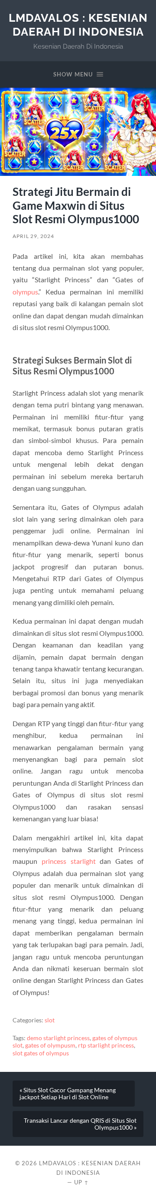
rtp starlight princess (106, 1045)
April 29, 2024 (33, 236)
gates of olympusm (50, 1045)
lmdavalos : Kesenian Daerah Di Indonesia (78, 24)
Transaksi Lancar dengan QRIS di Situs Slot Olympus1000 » (80, 1124)
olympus (25, 292)
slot (50, 1020)
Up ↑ (81, 1182)
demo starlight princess (58, 1038)
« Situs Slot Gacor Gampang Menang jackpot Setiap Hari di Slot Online (68, 1094)
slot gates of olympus (41, 1053)
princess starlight (69, 861)
